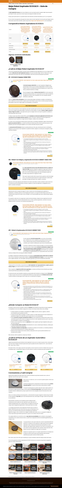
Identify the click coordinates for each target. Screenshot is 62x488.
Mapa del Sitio (38, 478)
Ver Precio (25, 43)
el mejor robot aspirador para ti (37, 20)
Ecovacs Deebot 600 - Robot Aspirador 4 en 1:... (45, 365)
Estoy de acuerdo (54, 486)
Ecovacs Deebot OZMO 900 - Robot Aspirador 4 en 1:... (15, 365)
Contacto (23, 478)
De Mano (20, 3)
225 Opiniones (48, 47)
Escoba (13, 3)
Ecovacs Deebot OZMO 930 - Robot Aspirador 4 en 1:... (31, 365)
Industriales (24, 3)
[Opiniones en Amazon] (25, 45)
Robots (10, 3)
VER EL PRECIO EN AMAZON (31, 105)
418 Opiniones (36, 47)
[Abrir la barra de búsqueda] (52, 4)
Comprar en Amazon (33, 478)
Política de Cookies (27, 478)
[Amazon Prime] (19, 81)
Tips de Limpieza (30, 3)
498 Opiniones (25, 47)
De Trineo (16, 3)
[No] (60, 486)
